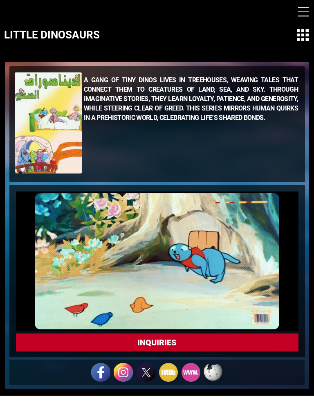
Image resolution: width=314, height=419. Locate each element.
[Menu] (303, 12)
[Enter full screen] (287, 320)
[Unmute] (40, 320)
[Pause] (26, 320)
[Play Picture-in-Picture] (273, 320)
